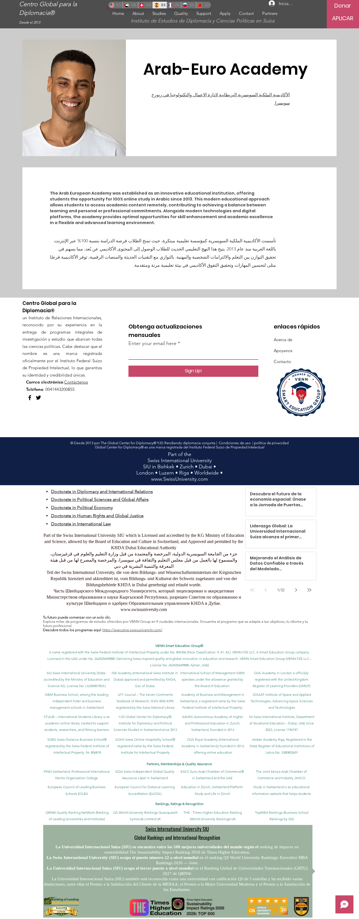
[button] (159, 13)
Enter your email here (152, 343)
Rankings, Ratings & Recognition (179, 804)
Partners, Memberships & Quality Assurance (179, 764)
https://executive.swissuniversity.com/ (132, 630)
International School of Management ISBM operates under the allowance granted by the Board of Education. (212, 679)
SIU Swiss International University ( (72, 673)
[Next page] (296, 590)
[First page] (252, 590)
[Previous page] (266, 590)
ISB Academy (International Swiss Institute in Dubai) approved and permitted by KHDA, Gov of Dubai (145, 679)
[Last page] (309, 590)
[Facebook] (29, 397)
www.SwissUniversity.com (179, 479)
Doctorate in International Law (81, 523)
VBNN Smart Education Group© (179, 646)
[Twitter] (38, 397)
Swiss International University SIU (177, 829)
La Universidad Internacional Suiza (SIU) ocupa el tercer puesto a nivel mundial (120, 868)
